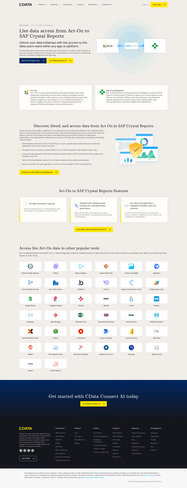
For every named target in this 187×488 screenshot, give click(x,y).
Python (57, 443)
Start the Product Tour (31, 60)
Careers (115, 453)
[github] (28, 450)
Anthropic (154, 433)
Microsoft (154, 443)
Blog (133, 440)
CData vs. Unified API (101, 452)
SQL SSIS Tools (79, 440)
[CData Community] (32, 450)
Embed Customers (100, 445)
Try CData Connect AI (58, 60)
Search (144, 5)
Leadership (117, 447)
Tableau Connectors (62, 460)
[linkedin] (20, 450)
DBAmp (77, 443)
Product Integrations (101, 436)
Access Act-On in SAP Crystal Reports (37, 172)
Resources (135, 443)
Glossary (135, 450)
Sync (76, 433)
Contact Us (117, 457)
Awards (115, 443)
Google (153, 440)
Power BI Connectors (62, 457)
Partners (115, 450)
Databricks (155, 436)
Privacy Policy (149, 475)
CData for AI (106, 4)
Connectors (98, 433)
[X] (24, 450)
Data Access (23, 25)
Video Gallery (136, 453)
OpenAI (153, 450)
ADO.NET (58, 440)
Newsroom (116, 440)
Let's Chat (157, 4)
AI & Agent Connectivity (98, 441)
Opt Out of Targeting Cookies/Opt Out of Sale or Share (145, 481)
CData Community (138, 433)
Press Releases (118, 436)
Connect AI (78, 436)
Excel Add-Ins (60, 453)
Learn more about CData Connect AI (91, 229)
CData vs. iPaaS (99, 449)
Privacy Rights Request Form (94, 477)
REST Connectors (61, 450)
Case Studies (136, 436)
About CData (117, 433)
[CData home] (27, 4)
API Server (59, 447)
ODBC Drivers (60, 433)
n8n (152, 447)
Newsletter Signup (138, 447)
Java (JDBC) (59, 436)
